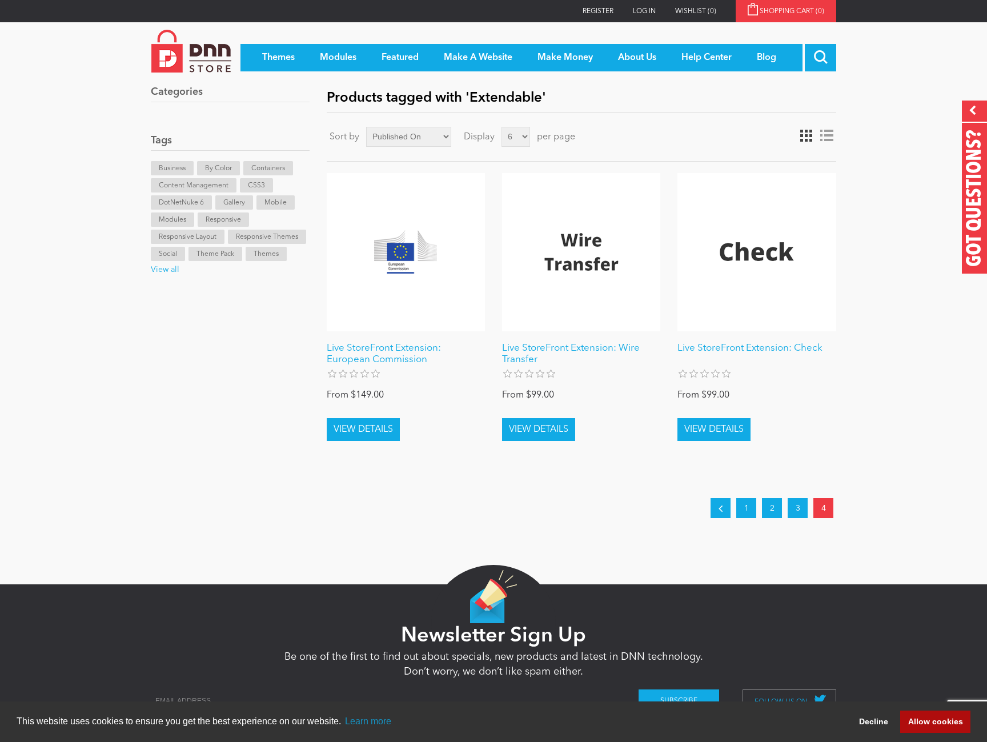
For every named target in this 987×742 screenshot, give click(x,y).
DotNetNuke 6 (181, 202)
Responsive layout (187, 237)
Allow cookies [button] (935, 721)
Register (598, 11)
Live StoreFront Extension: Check (749, 348)
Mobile (275, 202)
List (826, 136)
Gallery (234, 202)
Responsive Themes (267, 237)
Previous (721, 508)
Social (168, 254)
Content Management (193, 185)
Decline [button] (873, 721)
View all (165, 270)
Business (172, 168)
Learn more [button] (368, 721)
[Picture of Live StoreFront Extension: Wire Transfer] (581, 252)
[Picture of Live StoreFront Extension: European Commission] (406, 252)
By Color (218, 168)
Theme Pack (215, 254)
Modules (172, 219)
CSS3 (256, 185)
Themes (266, 254)
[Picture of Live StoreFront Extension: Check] (756, 252)
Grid (806, 136)
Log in (644, 11)
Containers (268, 168)
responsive (223, 219)
